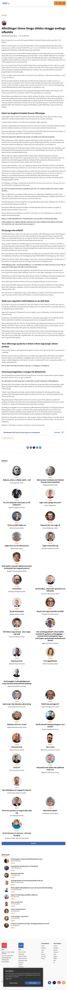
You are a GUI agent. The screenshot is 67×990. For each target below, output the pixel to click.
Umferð (20, 964)
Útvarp (43, 958)
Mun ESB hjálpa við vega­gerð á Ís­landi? (16, 790)
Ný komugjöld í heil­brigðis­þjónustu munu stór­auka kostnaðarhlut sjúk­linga (32, 888)
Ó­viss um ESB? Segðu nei (17, 525)
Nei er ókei (50, 747)
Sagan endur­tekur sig (50, 546)
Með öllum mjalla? (50, 811)
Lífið (42, 952)
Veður (54, 954)
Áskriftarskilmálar (22, 960)
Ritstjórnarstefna (22, 958)
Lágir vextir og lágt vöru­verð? (50, 503)
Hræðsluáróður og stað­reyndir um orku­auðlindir (24, 866)
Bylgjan (55, 956)
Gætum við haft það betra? (18, 909)
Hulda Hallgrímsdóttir (15, 875)
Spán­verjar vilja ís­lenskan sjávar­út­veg (17, 704)
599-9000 (6, 962)
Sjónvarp (43, 956)
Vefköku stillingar (13, 983)
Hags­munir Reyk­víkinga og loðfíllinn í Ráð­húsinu (24, 895)
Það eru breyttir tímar (17, 902)
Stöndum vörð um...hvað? (16, 724)
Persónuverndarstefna (7, 955)
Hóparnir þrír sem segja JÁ (50, 525)
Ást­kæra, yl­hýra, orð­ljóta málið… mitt (17, 480)
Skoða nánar (9, 978)
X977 (54, 960)
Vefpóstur (20, 966)
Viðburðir (55, 952)
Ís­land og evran (16, 661)
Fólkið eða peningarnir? (50, 704)
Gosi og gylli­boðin (50, 661)
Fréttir (42, 946)
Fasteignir (55, 948)
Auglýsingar (21, 954)
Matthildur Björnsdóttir (7, 438)
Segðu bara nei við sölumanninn (17, 546)
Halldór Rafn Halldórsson (16, 889)
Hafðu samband (22, 956)
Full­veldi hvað (16, 747)
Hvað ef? (16, 768)
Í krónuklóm (16, 589)
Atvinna (55, 950)
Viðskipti (43, 948)
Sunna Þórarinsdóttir (15, 918)
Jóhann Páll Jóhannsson (16, 868)
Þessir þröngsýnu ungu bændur (19, 916)
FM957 (55, 958)
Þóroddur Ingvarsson (15, 903)
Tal (54, 962)
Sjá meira (33, 843)
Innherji (55, 946)
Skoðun (43, 954)
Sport (42, 950)
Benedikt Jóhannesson (16, 860)
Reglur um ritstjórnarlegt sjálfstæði (8, 953)
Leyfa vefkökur (33, 983)
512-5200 (23, 952)
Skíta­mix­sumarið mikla (17, 873)
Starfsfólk (20, 962)
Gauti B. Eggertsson (15, 925)
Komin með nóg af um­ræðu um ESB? (50, 611)
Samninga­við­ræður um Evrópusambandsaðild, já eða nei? (27, 880)
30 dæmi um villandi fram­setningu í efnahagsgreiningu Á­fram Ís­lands (30, 923)
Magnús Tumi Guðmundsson (17, 882)
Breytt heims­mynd (17, 611)
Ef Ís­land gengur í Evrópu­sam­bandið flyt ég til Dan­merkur (26, 859)
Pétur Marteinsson (15, 896)
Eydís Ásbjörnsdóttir (15, 911)
